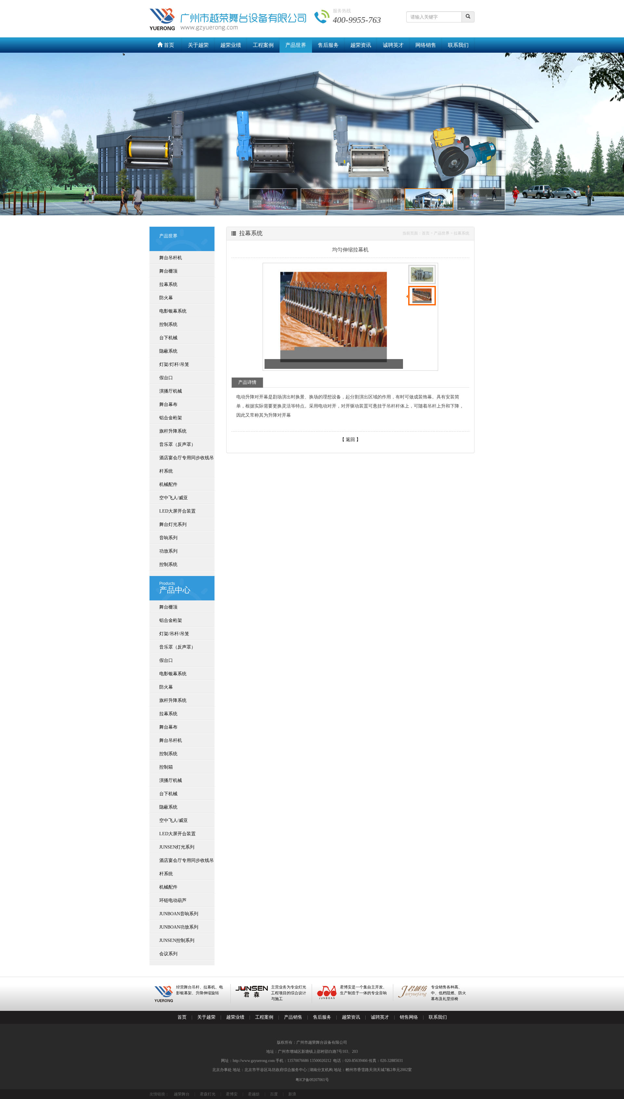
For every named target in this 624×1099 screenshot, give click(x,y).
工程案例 (263, 45)
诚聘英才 (393, 45)
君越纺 (254, 1094)
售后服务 (328, 45)
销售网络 (409, 1017)
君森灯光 (207, 1094)
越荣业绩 (230, 45)
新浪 (292, 1094)
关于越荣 (198, 45)
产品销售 (293, 1017)
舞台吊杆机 (170, 257)
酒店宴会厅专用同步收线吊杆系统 (186, 464)
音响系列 (168, 537)
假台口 (166, 377)
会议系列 (168, 953)
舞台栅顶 (168, 271)
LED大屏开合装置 (177, 511)
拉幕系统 (168, 284)
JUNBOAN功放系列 (178, 927)
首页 (168, 45)
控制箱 (166, 767)
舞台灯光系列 (173, 524)
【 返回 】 (350, 439)
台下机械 (168, 337)
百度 (274, 1094)
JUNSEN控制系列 (176, 940)
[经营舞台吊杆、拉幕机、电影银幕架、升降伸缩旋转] (190, 1000)
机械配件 (168, 484)
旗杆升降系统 (173, 431)
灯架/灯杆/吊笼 (174, 364)
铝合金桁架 (170, 417)
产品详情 (247, 382)
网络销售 (425, 45)
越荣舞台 (181, 1094)
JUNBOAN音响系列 (178, 913)
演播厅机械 (170, 391)
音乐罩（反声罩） (177, 444)
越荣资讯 (360, 45)
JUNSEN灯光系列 (176, 847)
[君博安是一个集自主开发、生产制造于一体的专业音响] (352, 998)
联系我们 (458, 45)
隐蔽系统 (168, 351)
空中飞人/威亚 (173, 497)
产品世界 (295, 45)
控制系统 (168, 324)
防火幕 (166, 297)
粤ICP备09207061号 (312, 1080)
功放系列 (168, 551)
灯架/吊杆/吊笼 (174, 633)
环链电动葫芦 (173, 900)
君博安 (232, 1094)
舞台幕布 (168, 404)
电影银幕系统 (173, 311)
